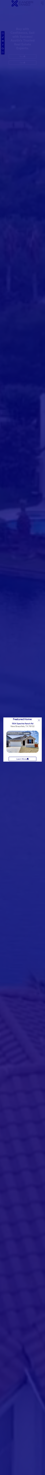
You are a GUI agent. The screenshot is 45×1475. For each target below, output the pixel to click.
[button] (39, 720)
